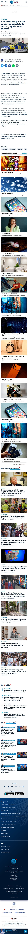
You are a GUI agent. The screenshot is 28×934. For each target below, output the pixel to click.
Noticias (3, 830)
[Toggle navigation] (2, 2)
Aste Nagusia (5, 5)
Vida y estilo (7, 695)
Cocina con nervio (5, 852)
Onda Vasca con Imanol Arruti (9, 819)
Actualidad (4, 514)
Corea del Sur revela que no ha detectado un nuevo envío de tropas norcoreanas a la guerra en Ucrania (13, 594)
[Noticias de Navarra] (20, 912)
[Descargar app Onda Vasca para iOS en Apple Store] (19, 794)
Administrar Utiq (14, 894)
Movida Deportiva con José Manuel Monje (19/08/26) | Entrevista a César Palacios (8, 770)
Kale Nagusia (4, 810)
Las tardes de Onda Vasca (8, 807)
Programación (5, 836)
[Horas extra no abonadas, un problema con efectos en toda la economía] (14, 633)
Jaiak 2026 (19, 5)
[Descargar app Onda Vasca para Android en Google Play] (9, 794)
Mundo (3, 488)
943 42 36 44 (15, 872)
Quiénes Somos (10, 886)
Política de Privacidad (8, 888)
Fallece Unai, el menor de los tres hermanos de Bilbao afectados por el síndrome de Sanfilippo (14, 715)
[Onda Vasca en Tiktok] (23, 786)
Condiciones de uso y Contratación (14, 891)
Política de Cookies (20, 888)
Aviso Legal (18, 886)
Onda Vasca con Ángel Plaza (8, 824)
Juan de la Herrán (5, 846)
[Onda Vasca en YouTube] (12, 786)
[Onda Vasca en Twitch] (19, 786)
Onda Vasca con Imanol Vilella (9, 821)
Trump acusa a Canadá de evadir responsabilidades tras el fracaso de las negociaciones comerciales (13, 491)
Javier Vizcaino (5, 849)
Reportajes (4, 833)
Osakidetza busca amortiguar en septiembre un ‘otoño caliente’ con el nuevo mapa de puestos (13, 671)
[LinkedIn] (5, 65)
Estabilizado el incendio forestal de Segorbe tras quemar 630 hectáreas (13, 517)
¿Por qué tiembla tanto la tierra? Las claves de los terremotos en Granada (13, 620)
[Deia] (6, 910)
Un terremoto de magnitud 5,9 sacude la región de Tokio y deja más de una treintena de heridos (14, 568)
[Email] (17, 65)
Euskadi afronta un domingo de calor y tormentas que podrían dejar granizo (15, 691)
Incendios (12, 5)
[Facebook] (9, 65)
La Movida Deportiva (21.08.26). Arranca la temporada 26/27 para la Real (8, 758)
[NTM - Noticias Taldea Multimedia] (14, 904)
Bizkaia (6, 712)
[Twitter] (2, 65)
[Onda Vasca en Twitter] (4, 786)
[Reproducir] (19, 729)
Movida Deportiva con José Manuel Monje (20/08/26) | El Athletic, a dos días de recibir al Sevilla (8, 745)
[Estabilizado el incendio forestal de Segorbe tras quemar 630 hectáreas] (14, 505)
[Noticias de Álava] (7, 912)
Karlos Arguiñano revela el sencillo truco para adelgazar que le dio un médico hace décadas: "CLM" (14, 699)
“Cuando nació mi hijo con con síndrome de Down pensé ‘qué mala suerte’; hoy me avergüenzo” (15, 707)
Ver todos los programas (7, 827)
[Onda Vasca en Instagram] (16, 786)
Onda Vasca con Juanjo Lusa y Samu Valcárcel (13, 816)
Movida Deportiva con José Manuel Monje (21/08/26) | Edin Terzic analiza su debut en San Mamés (7, 732)
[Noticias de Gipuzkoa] (17, 910)
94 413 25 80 (15, 868)
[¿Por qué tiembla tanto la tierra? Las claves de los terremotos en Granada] (14, 608)
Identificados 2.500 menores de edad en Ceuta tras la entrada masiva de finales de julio (13, 542)
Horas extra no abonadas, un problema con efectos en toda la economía (12, 645)
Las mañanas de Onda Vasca (8, 804)
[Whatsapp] (13, 65)
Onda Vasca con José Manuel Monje (10, 813)
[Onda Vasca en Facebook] (8, 786)
